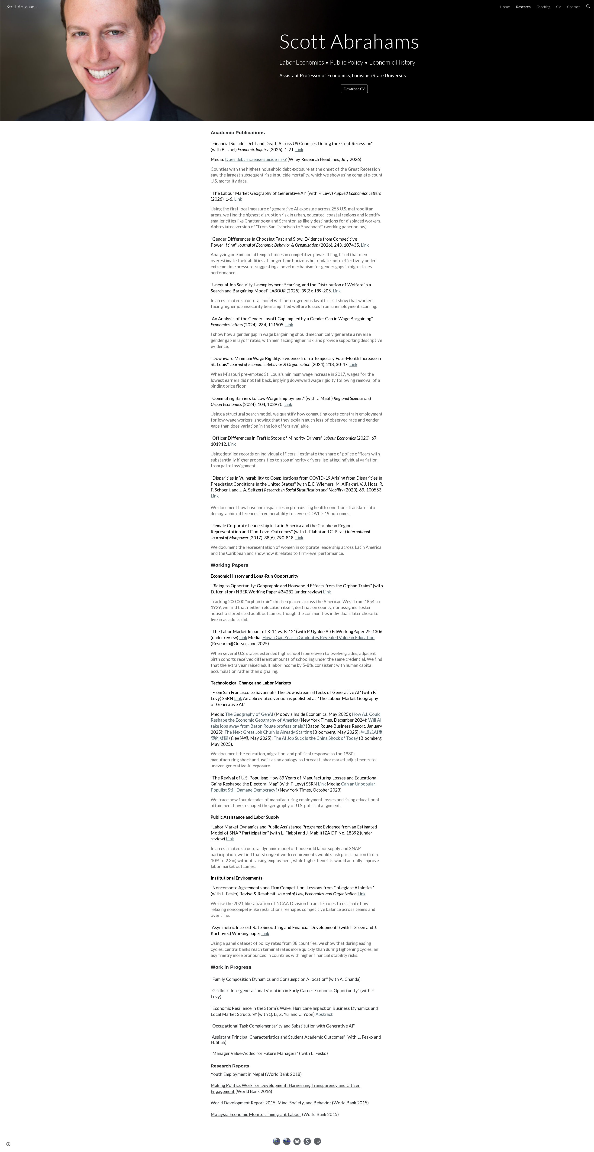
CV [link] (558, 6)
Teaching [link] (543, 6)
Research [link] (523, 6)
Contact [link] (573, 6)
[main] (354, 41)
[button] (588, 6)
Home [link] (505, 6)
